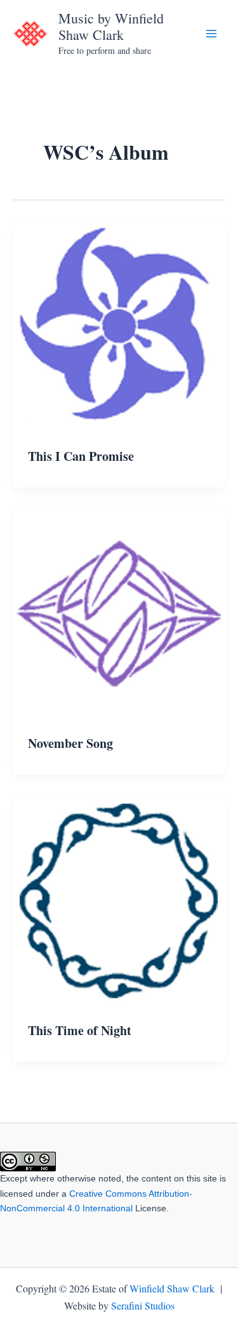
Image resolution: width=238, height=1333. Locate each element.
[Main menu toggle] (211, 34)
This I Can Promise (81, 456)
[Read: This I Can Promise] (119, 325)
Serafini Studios (143, 1305)
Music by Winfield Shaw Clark (111, 26)
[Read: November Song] (119, 612)
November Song (70, 743)
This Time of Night (79, 1030)
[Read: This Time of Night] (119, 899)
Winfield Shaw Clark (172, 1288)
